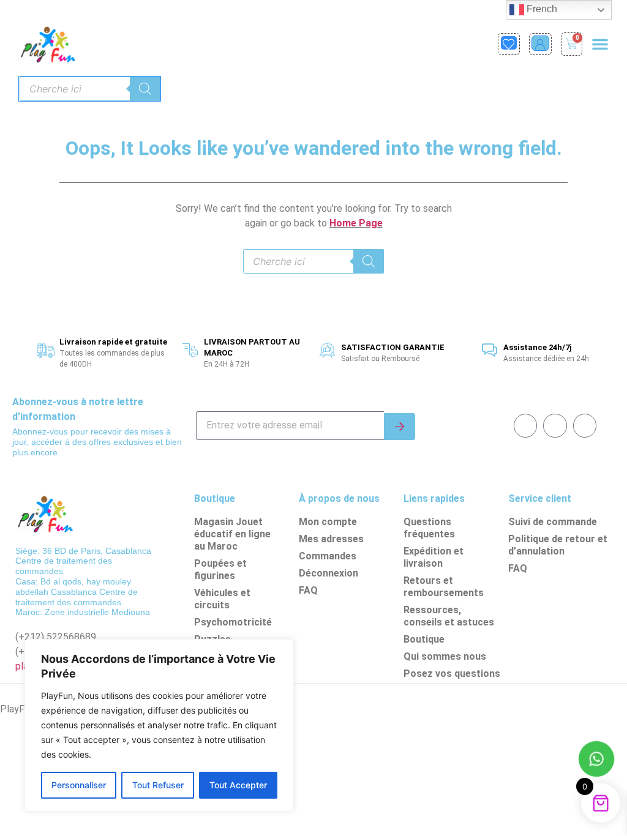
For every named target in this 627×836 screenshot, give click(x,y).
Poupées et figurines (220, 569)
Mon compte (328, 522)
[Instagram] (584, 425)
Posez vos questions (452, 673)
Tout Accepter (238, 785)
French (540, 9)
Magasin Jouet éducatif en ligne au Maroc (232, 534)
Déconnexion (328, 573)
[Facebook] (525, 425)
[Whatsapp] (554, 425)
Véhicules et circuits (222, 599)
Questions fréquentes (429, 528)
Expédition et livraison (434, 557)
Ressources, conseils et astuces (449, 616)
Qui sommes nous (445, 656)
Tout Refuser (158, 785)
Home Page (356, 223)
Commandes (327, 556)
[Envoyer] (399, 426)
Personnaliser (78, 785)
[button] (600, 44)
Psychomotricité (233, 622)
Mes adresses (331, 539)
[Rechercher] (145, 89)
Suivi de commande (552, 522)
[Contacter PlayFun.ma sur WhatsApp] (596, 761)
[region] (159, 725)
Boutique (424, 639)
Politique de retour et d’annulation (557, 545)
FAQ (308, 590)
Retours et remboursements (444, 587)
